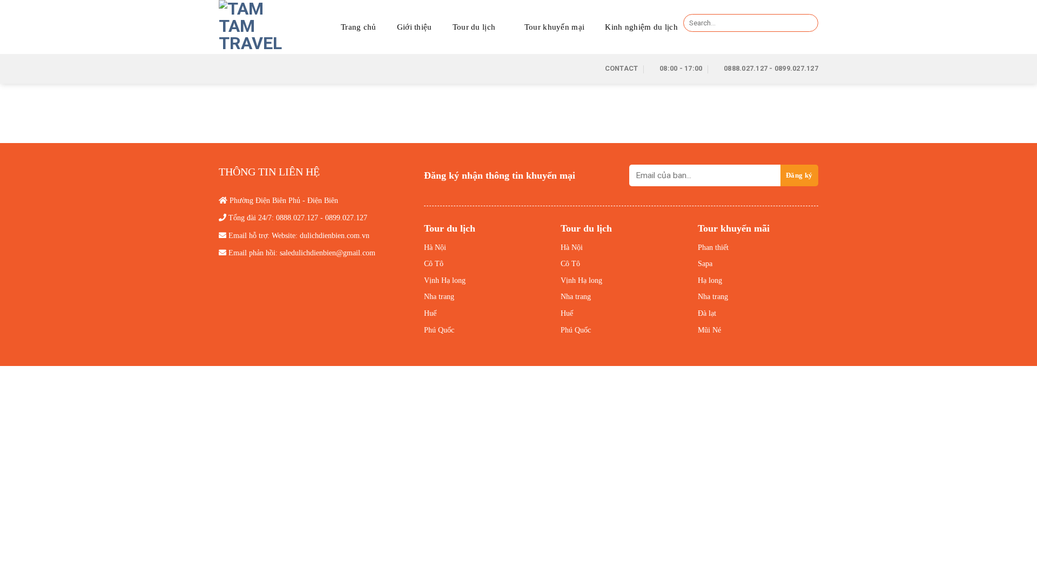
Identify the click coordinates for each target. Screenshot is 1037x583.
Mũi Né (709, 330)
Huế (430, 313)
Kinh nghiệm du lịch (641, 27)
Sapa (705, 264)
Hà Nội (435, 247)
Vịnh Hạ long (445, 280)
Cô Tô (433, 264)
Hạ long (710, 280)
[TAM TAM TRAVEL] (252, 27)
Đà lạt (707, 313)
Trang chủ (358, 27)
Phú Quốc (439, 330)
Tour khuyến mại (554, 27)
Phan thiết (713, 247)
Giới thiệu (414, 27)
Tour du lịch (474, 27)
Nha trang (439, 297)
